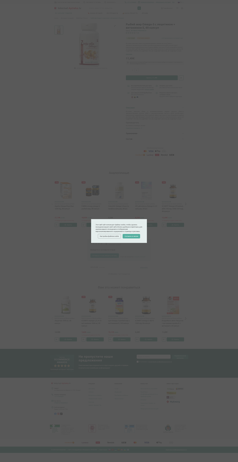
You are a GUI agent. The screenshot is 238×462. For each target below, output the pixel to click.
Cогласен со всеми (131, 236)
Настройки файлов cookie (109, 236)
